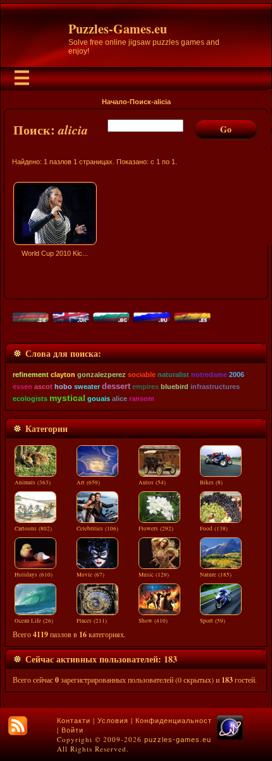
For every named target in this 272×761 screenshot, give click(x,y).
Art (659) (88, 482)
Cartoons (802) (33, 528)
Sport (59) (212, 621)
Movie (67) (90, 574)
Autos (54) (152, 482)
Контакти (73, 720)
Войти (72, 730)
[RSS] (18, 726)
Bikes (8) (211, 482)
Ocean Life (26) (34, 621)
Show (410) (153, 621)
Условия (112, 720)
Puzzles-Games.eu (117, 29)
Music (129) (154, 574)
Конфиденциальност (173, 720)
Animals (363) (33, 482)
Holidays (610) (34, 574)
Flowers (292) (156, 528)
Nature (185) (216, 574)
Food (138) (214, 528)
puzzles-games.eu (177, 739)
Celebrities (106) (97, 528)
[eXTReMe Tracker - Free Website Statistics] (230, 737)
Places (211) (92, 621)
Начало (114, 101)
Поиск (140, 101)
